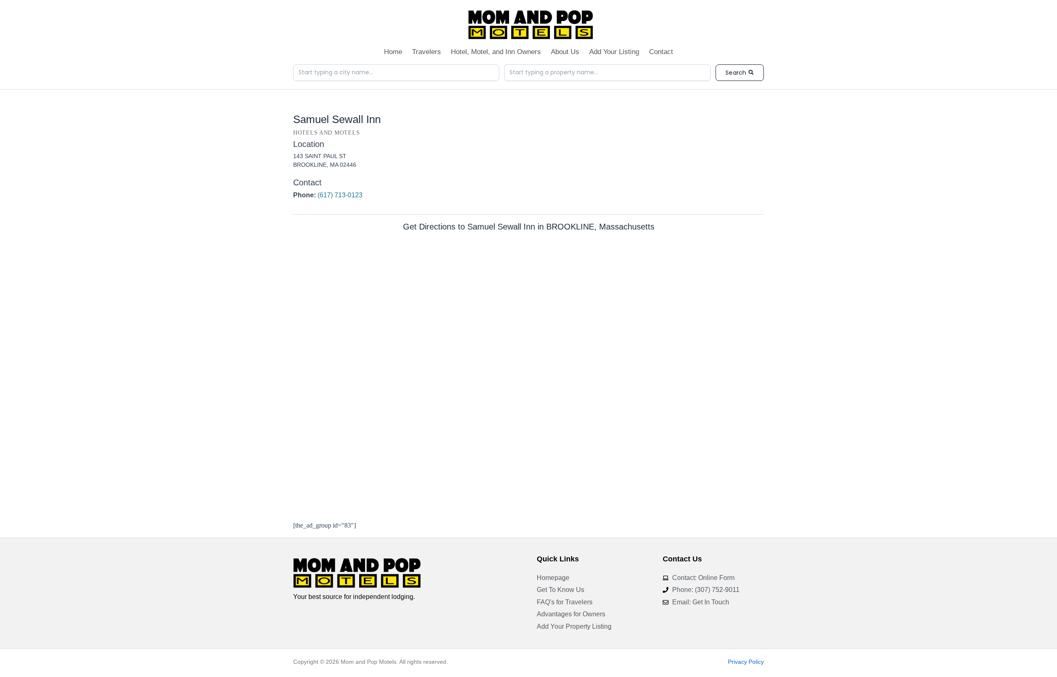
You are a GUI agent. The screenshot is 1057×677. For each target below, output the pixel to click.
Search (735, 73)
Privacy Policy (746, 661)
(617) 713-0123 (340, 195)
